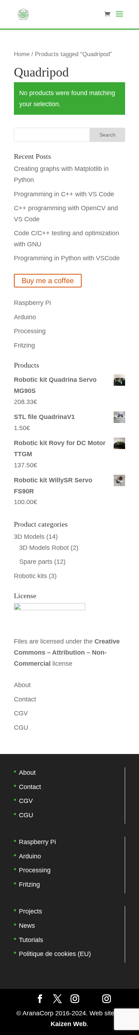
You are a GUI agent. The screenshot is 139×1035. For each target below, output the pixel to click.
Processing (30, 331)
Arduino (25, 317)
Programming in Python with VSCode (67, 258)
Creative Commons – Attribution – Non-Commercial (67, 652)
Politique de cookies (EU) (55, 953)
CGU (21, 727)
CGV (21, 713)
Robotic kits (30, 576)
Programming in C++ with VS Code (64, 194)
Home (22, 54)
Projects (30, 911)
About (22, 685)
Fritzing (24, 345)
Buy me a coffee (48, 281)
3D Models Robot (44, 547)
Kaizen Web (69, 1023)
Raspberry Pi (32, 302)
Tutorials (31, 939)
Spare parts (35, 561)
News (27, 925)
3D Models (29, 536)
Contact (25, 699)
